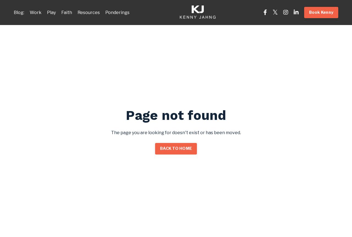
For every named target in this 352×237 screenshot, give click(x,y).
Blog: (19, 12)
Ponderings (117, 12)
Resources (89, 12)
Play (51, 12)
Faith (66, 12)
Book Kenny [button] (321, 12)
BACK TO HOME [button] (176, 148)
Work (36, 12)
